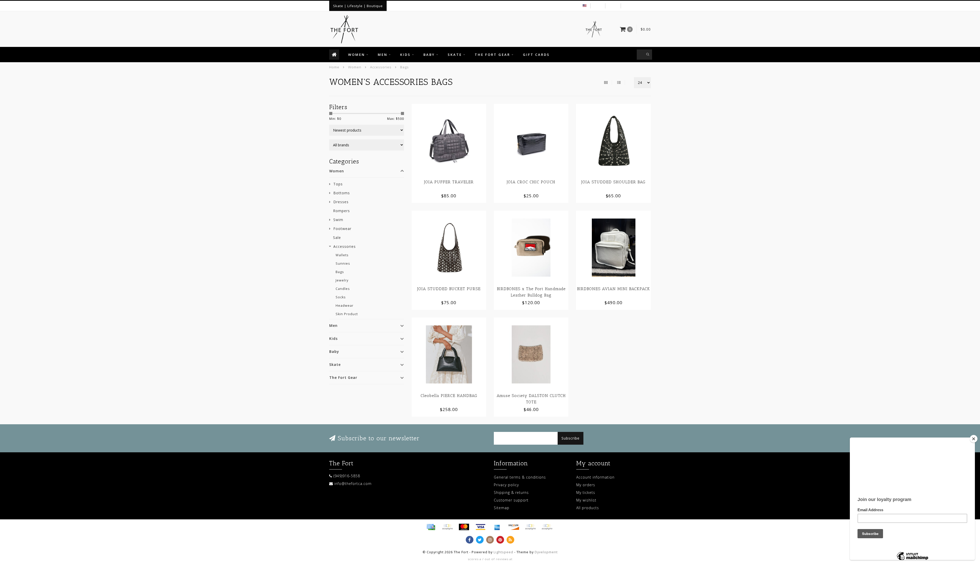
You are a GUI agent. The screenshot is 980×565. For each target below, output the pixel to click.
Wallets (342, 255)
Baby (429, 54)
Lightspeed (503, 552)
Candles (343, 289)
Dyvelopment (546, 552)
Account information (595, 477)
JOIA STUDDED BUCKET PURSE (449, 288)
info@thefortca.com (353, 483)
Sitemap (501, 507)
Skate (455, 54)
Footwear (342, 228)
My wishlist (586, 500)
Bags (340, 272)
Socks (341, 297)
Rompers (341, 210)
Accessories (344, 246)
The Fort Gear (492, 54)
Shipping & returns (511, 492)
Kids (405, 54)
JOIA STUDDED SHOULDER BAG (613, 181)
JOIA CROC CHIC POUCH (531, 181)
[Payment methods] (430, 527)
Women (356, 54)
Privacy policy (506, 484)
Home (334, 67)
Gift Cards (536, 54)
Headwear (344, 305)
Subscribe (570, 438)
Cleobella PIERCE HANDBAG (449, 395)
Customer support (511, 500)
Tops (338, 184)
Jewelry (342, 280)
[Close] (973, 439)
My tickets (585, 492)
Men (382, 54)
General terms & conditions (520, 477)
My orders (585, 484)
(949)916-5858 (347, 475)
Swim (338, 219)
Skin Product (347, 314)
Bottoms (341, 192)
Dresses (341, 201)
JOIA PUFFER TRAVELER (449, 181)
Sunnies (343, 263)
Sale (337, 237)
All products (587, 507)
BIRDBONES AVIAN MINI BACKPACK (613, 288)
